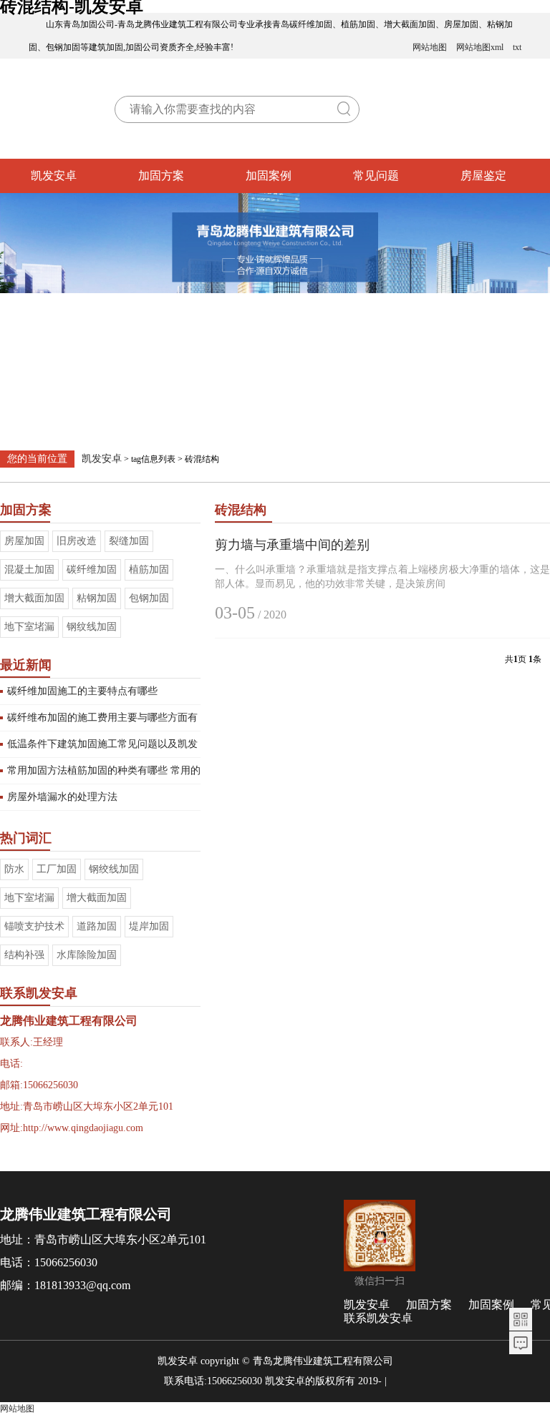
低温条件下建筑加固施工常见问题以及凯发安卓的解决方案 (102, 748)
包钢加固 (149, 598)
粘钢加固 (97, 598)
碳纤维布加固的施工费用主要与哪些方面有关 (102, 721)
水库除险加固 (87, 955)
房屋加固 (24, 541)
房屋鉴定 (483, 175)
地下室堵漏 (29, 626)
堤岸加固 (149, 926)
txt (517, 47)
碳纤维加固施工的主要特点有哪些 (82, 691)
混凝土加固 (29, 569)
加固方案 (161, 175)
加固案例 (268, 175)
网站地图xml (479, 47)
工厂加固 (57, 869)
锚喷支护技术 (34, 926)
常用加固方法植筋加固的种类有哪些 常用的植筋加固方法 (104, 774)
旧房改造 (77, 541)
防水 (14, 869)
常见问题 (376, 175)
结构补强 (24, 955)
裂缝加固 (129, 541)
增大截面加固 (34, 598)
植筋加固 (149, 569)
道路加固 (97, 926)
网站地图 (429, 47)
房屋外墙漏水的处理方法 (62, 797)
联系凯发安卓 (378, 1318)
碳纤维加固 (92, 569)
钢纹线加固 (92, 626)
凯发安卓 (54, 175)
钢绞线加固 (114, 869)
